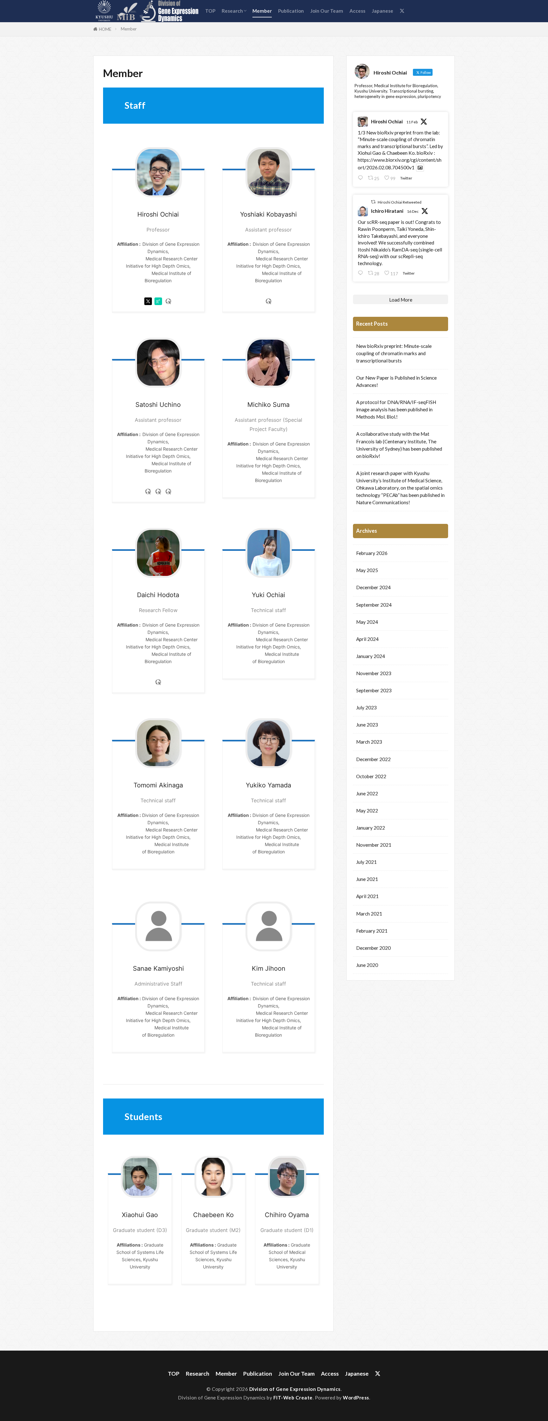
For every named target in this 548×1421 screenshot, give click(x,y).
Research (232, 11)
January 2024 (370, 656)
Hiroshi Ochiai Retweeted (399, 201)
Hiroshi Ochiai (387, 121)
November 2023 (373, 673)
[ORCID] (158, 493)
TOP (210, 11)
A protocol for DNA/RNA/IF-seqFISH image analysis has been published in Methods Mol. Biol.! (396, 409)
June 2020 (367, 965)
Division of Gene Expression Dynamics (295, 1389)
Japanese (382, 11)
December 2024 (373, 587)
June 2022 (367, 793)
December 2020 (373, 948)
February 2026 (372, 553)
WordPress (356, 1397)
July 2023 (366, 707)
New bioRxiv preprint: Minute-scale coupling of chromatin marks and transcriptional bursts (394, 353)
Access (357, 11)
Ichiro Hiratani (387, 211)
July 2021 (366, 862)
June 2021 (367, 879)
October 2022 (371, 776)
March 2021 (369, 913)
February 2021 (372, 931)
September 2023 (374, 690)
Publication (291, 11)
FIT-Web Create (293, 1397)
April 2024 (367, 639)
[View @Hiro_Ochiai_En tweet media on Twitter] (420, 168)
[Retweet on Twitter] (373, 201)
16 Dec (413, 211)
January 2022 (370, 828)
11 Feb (412, 122)
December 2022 (373, 759)
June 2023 (367, 724)
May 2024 (367, 622)
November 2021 (373, 845)
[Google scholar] (168, 493)
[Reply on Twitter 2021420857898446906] (361, 177)
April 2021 (367, 896)
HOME (105, 29)
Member (262, 11)
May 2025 (367, 570)
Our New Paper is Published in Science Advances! (396, 381)
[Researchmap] (168, 303)
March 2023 (369, 742)
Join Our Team (326, 11)
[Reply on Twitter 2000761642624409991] (361, 273)
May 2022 (367, 810)
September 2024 (374, 605)
